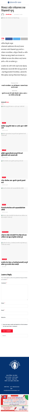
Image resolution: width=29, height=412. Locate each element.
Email (3, 310)
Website (3, 317)
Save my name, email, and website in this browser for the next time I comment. (15, 325)
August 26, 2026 (5, 130)
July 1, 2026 (4, 266)
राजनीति (4, 150)
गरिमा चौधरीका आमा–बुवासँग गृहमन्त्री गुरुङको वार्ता (13, 181)
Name (3, 303)
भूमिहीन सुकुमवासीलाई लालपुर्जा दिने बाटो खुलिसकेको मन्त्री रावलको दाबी (12, 154)
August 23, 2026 (5, 157)
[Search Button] (26, 335)
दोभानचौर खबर (9, 14)
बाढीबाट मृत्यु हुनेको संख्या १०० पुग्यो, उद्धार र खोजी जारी (14, 127)
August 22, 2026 (5, 185)
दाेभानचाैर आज (5, 232)
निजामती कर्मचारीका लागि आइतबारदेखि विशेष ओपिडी (13, 209)
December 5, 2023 (18, 14)
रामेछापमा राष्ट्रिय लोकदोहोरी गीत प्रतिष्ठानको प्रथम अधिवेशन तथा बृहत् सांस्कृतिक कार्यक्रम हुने (14, 236)
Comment (4, 283)
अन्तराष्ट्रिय (4, 259)
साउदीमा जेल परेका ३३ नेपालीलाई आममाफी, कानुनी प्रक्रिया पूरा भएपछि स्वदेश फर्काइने (14, 263)
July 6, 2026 (4, 239)
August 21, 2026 (5, 212)
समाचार (3, 123)
